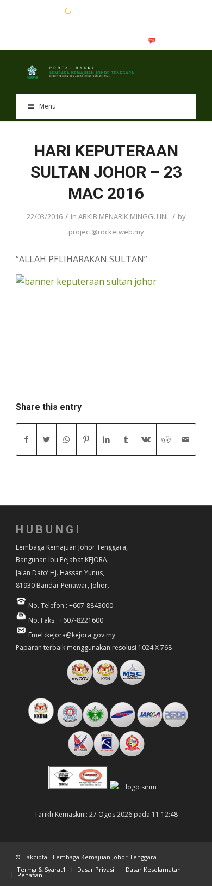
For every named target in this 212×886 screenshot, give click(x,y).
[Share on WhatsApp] (66, 439)
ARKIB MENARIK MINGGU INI (123, 216)
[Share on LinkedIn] (106, 439)
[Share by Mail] (186, 439)
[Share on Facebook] (26, 439)
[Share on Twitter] (47, 439)
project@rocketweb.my (106, 232)
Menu (47, 106)
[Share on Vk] (146, 439)
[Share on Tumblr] (126, 439)
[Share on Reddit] (166, 439)
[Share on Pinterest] (86, 439)
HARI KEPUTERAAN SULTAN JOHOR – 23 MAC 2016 (106, 172)
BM (38, 10)
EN (21, 10)
